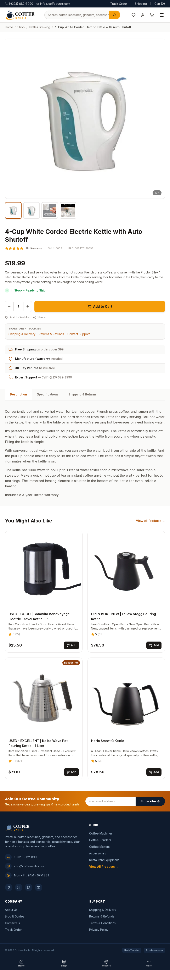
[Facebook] (8, 887)
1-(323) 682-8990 (26, 857)
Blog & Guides (14, 916)
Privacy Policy (98, 929)
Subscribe (148, 801)
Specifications (47, 394)
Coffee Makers (99, 846)
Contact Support (78, 334)
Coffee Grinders (100, 840)
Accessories (97, 853)
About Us (11, 909)
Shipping (141, 3)
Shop (21, 27)
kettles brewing (39, 27)
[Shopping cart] (151, 15)
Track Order (118, 3)
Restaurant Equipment (104, 860)
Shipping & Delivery (21, 334)
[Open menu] (162, 15)
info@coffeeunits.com (55, 3)
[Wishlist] (133, 15)
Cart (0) (159, 3)
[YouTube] (38, 887)
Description (18, 394)
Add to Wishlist (20, 317)
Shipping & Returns (82, 394)
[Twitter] (28, 887)
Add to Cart (102, 306)
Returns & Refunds (51, 334)
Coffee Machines (101, 833)
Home (9, 27)
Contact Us (12, 923)
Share (42, 317)
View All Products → (150, 520)
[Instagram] (18, 887)
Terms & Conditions (102, 923)
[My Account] (142, 15)
